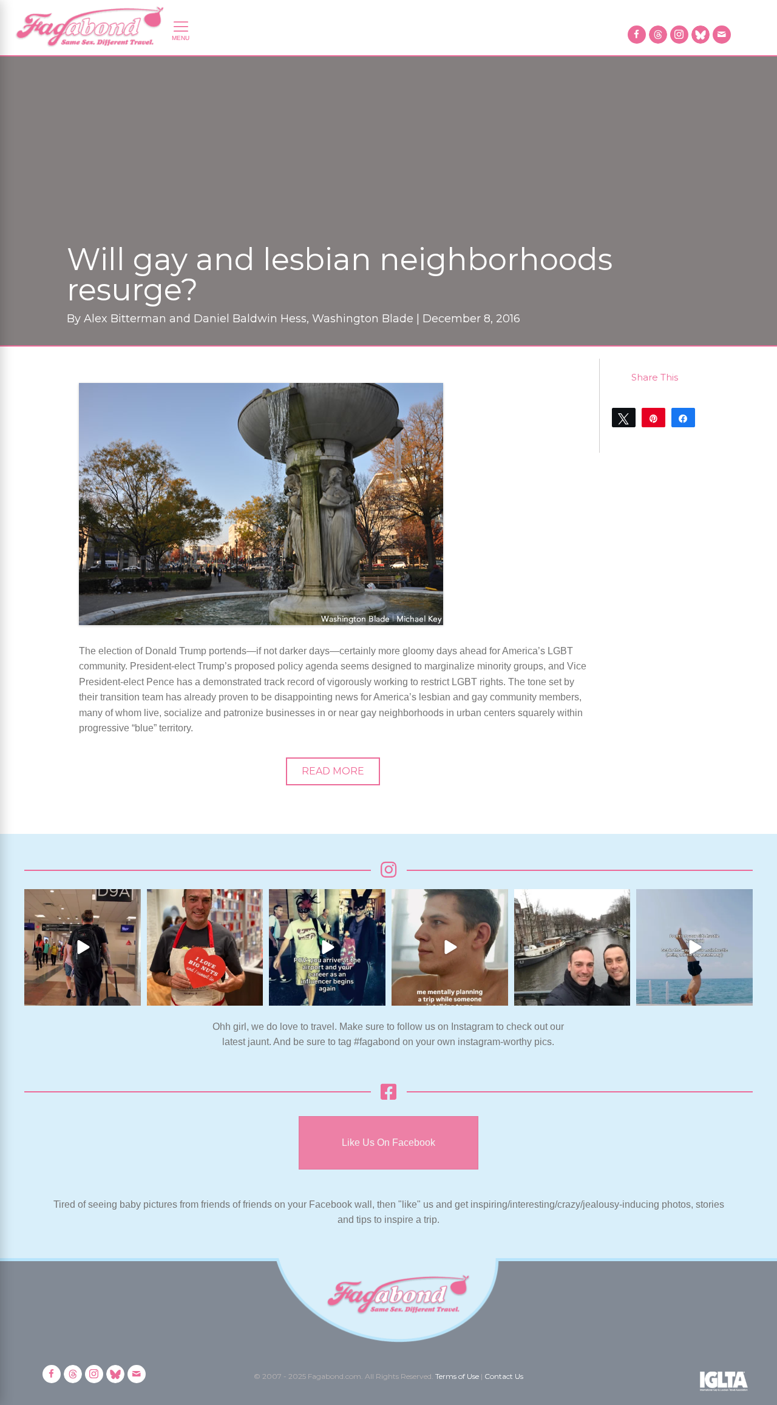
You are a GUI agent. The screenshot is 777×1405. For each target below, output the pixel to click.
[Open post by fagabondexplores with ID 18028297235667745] (82, 947)
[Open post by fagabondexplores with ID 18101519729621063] (327, 947)
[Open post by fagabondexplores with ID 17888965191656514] (572, 947)
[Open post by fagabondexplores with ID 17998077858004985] (694, 947)
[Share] (683, 417)
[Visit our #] (722, 34)
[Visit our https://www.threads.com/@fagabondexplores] (658, 34)
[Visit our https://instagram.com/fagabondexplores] (679, 34)
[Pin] (653, 417)
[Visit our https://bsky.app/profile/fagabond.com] (700, 34)
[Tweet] (623, 417)
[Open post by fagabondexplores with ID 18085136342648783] (205, 947)
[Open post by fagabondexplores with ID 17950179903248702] (450, 947)
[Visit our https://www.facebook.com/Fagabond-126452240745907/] (637, 34)
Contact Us (503, 1376)
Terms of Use (457, 1376)
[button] (333, 771)
